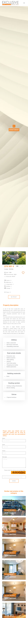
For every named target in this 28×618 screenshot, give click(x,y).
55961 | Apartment (10, 534)
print (14, 297)
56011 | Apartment (10, 577)
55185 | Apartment (10, 513)
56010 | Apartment (10, 555)
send (14, 481)
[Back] (14, 126)
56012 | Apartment (10, 598)
